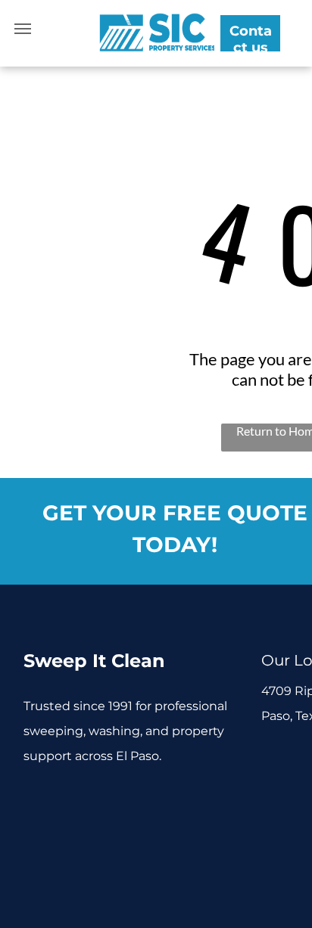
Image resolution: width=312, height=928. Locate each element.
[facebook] (35, 799)
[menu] (23, 29)
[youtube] (140, 799)
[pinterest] (35, 828)
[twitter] (70, 799)
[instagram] (105, 799)
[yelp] (210, 799)
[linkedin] (175, 799)
